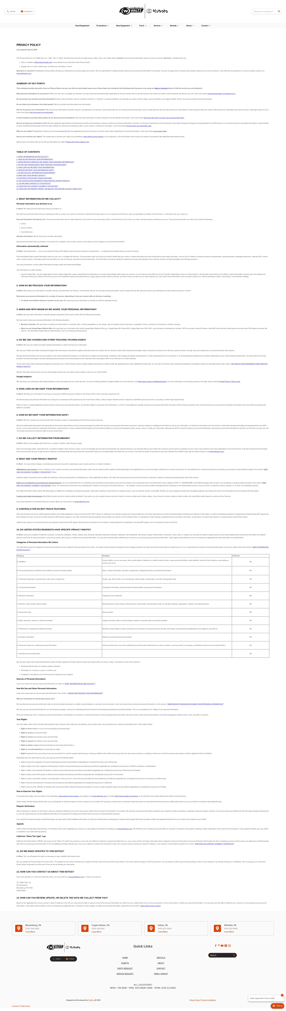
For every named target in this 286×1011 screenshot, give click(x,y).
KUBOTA (125, 963)
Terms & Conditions (208, 1000)
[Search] (234, 955)
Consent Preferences (21, 1006)
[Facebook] (215, 946)
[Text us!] (277, 1006)
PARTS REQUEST (125, 968)
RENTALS (161, 958)
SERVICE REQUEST (125, 974)
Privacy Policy (195, 1000)
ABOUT (161, 963)
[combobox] (267, 11)
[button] (11, 11)
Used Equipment (82, 25)
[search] (279, 11)
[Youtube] (222, 946)
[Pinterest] (225, 946)
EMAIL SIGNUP (161, 974)
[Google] (219, 945)
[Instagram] (229, 946)
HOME (125, 958)
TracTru (91, 1000)
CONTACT (161, 968)
